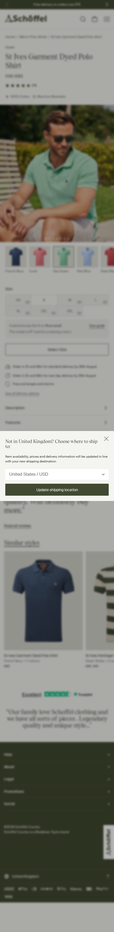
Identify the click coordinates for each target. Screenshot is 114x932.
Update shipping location (57, 489)
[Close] (106, 438)
